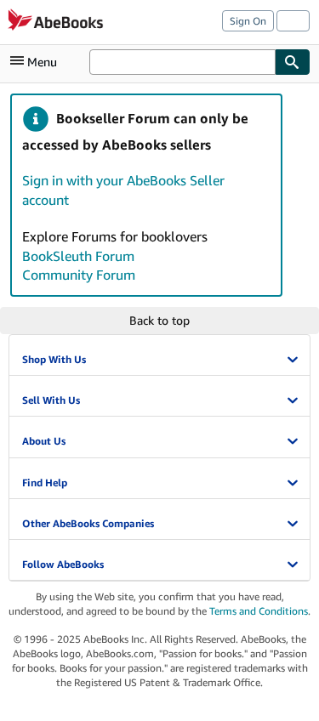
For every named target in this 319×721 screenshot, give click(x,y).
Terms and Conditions (258, 611)
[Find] (293, 62)
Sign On (248, 20)
